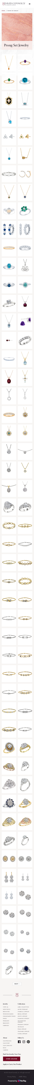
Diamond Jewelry (23, 1018)
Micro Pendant (23, 1009)
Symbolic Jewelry (23, 1011)
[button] (29, 4)
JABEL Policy (23, 1077)
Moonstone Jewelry (22, 1021)
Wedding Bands (8, 1014)
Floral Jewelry (22, 1033)
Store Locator (11, 1059)
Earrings (6, 1025)
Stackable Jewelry (23, 1031)
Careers (5, 1050)
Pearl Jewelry (22, 1029)
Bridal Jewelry (22, 1014)
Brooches (6, 1011)
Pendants (6, 1021)
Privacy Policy (11, 1077)
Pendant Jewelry (23, 1024)
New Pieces (6, 1009)
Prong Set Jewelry (13, 10)
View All (5, 1007)
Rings (5, 1018)
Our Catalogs (7, 1045)
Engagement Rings (9, 1016)
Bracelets (6, 1023)
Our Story (6, 1043)
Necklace (21, 1026)
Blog (4, 1047)
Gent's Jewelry (22, 1016)
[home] (14, 4)
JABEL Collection (23, 1007)
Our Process (7, 1041)
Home (3, 10)
